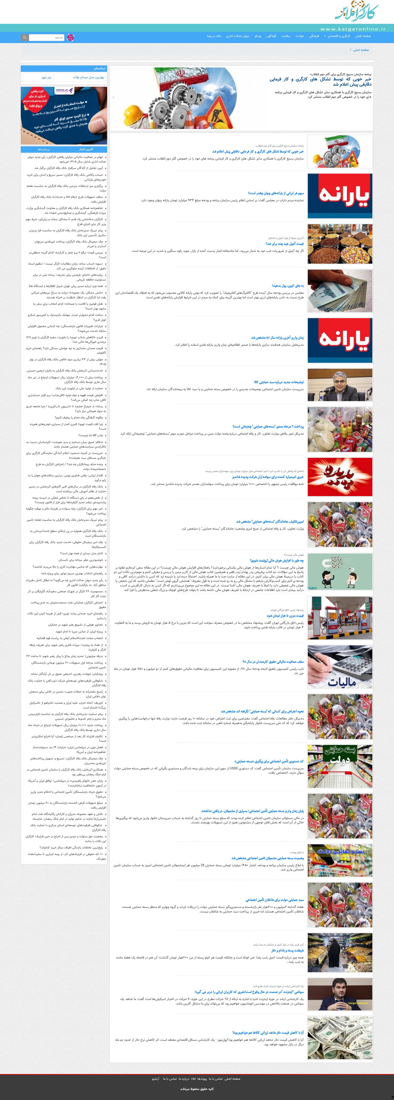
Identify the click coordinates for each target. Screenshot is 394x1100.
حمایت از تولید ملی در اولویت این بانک (79, 388)
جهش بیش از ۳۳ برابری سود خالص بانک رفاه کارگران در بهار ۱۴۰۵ (67, 361)
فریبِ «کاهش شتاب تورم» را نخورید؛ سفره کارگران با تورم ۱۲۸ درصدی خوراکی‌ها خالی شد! (66, 339)
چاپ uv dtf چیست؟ (90, 435)
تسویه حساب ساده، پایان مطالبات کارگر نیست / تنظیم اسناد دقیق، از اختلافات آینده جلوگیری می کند (67, 266)
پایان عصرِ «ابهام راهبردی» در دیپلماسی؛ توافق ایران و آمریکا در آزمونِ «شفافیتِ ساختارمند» (67, 783)
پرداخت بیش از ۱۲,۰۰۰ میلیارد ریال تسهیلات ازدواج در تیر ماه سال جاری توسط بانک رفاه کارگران (67, 379)
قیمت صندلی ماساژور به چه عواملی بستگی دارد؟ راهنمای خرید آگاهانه (66, 350)
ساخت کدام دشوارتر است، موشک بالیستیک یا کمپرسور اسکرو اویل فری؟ (67, 317)
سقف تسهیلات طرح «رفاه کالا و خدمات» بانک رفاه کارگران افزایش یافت (68, 199)
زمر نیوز (46, 77)
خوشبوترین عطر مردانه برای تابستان (81, 560)
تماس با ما (216, 1078)
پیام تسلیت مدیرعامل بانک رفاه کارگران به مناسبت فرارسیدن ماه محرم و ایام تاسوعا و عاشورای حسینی (67, 716)
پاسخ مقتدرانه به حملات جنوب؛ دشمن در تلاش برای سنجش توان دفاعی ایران (67, 694)
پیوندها (202, 1078)
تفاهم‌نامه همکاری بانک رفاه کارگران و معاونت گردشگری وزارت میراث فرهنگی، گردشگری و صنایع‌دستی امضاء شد (66, 210)
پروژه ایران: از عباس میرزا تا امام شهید (79, 631)
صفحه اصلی (363, 36)
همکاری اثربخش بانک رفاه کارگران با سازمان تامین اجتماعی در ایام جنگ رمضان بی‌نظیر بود (66, 772)
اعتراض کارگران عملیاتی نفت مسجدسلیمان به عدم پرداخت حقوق (68, 605)
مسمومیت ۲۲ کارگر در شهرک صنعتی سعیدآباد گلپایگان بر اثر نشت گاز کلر (67, 593)
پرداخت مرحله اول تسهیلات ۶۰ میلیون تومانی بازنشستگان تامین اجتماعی (68, 665)
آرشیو (155, 1078)
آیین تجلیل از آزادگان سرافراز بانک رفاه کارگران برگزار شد (68, 168)
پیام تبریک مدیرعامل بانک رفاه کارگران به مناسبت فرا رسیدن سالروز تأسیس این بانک (67, 232)
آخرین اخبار (86, 149)
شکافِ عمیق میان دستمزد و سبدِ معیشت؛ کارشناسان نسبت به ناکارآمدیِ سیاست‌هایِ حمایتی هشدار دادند (66, 444)
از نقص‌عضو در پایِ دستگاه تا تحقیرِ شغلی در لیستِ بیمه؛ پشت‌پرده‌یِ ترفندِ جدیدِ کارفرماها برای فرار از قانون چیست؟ (69, 500)
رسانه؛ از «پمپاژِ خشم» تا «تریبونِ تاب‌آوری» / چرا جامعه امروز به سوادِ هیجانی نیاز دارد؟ (66, 408)
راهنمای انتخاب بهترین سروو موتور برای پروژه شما (72, 573)
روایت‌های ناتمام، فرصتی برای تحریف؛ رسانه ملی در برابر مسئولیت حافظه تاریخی (69, 277)
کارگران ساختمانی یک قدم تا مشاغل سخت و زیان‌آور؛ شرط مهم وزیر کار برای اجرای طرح (66, 221)
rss (193, 1078)
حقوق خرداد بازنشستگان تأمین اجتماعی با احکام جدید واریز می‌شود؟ (68, 794)
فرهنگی (314, 36)
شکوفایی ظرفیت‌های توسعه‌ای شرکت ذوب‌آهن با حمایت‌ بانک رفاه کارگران (67, 683)
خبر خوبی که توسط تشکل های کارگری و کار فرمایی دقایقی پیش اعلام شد (321, 82)
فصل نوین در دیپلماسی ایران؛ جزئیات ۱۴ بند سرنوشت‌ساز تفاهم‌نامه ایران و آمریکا (69, 749)
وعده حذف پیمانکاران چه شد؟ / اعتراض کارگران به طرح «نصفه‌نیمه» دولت (71, 466)
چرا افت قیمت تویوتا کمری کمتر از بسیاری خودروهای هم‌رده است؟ (68, 426)
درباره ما (184, 1078)
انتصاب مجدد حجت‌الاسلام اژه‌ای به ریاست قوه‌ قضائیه (70, 638)
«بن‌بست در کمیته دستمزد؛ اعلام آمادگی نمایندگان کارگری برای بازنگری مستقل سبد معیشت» (66, 455)
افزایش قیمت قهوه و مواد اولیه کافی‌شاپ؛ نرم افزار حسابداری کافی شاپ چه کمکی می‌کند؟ (67, 397)
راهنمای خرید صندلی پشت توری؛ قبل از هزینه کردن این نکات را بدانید (66, 616)
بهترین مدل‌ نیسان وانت (88, 77)
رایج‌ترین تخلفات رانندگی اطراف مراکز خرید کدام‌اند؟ (71, 847)
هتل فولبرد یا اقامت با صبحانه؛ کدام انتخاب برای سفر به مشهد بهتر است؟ (69, 306)
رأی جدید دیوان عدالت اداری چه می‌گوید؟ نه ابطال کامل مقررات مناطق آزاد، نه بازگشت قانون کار (66, 582)
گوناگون (271, 36)
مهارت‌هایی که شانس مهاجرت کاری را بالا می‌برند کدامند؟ (68, 567)
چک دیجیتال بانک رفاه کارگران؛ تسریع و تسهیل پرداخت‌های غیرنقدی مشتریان (68, 760)
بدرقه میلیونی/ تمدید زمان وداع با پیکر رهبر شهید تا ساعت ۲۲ (64, 656)
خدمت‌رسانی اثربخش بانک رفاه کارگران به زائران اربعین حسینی (65, 370)
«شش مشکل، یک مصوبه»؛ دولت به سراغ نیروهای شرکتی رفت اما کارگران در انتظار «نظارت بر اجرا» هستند (68, 295)
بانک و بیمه (214, 36)
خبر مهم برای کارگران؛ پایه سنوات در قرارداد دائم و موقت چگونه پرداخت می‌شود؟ (66, 511)
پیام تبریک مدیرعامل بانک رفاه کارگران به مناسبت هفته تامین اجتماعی (66, 522)
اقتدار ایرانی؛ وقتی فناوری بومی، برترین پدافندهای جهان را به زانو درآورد (67, 477)
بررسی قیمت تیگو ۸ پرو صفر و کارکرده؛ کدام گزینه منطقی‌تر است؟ (67, 255)
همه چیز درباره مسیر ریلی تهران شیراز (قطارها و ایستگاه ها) (66, 286)
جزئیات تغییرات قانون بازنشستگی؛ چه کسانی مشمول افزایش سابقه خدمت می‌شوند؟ (67, 328)
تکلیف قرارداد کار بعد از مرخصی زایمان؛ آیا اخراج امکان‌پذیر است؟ (68, 738)
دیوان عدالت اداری (238, 36)
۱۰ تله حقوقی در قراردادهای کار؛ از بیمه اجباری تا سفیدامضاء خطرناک (67, 856)
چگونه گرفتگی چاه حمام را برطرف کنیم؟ (79, 417)
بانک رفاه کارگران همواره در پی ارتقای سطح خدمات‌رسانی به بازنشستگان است (68, 533)
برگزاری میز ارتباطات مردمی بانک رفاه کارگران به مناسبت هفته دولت (66, 188)
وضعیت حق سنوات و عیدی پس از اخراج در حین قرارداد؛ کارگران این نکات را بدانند (66, 838)
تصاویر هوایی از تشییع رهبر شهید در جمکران (75, 625)
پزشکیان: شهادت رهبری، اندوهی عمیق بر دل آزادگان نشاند (67, 674)
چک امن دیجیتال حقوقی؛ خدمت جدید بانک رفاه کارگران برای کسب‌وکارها (67, 544)
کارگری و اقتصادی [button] (339, 36)
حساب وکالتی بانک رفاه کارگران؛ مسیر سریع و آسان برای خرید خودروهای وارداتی (66, 177)
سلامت (285, 36)
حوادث (300, 36)
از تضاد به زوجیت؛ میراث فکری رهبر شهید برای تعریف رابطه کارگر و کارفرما (67, 647)
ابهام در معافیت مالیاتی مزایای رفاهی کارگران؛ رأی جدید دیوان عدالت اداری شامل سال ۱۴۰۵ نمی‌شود (66, 159)
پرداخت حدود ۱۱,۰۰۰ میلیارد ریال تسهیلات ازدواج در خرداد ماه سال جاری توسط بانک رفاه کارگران (67, 727)
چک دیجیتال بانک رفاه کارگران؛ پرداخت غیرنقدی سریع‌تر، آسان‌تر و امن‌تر (70, 244)
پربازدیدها (44, 149)
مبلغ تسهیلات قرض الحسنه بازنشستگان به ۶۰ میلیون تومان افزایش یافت (67, 805)
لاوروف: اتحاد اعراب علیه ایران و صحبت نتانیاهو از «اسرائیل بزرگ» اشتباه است (67, 705)
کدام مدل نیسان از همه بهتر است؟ (81, 553)
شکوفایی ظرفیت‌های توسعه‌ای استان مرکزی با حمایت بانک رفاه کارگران (68, 827)
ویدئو (258, 36)
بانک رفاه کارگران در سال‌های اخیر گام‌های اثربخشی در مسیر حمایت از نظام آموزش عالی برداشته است (67, 489)
